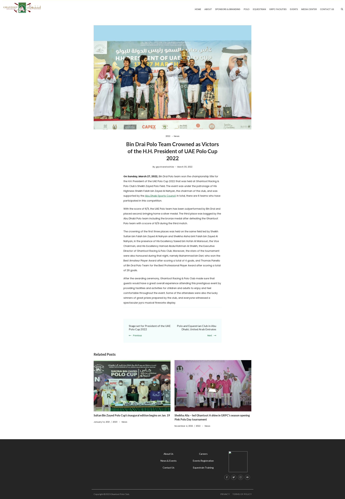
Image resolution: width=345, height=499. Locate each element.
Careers (203, 453)
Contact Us (327, 9)
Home (198, 9)
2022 (168, 136)
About (208, 9)
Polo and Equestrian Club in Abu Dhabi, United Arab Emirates (196, 327)
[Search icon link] (341, 9)
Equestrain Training (203, 467)
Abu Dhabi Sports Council (160, 195)
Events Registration (203, 460)
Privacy (225, 494)
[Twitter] (233, 477)
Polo (246, 9)
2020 (115, 421)
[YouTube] (247, 477)
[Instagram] (240, 477)
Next (209, 335)
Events (294, 9)
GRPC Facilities (278, 9)
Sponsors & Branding (227, 9)
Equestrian (259, 9)
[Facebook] (226, 477)
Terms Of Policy (242, 494)
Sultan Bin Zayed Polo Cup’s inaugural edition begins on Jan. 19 (132, 415)
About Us (168, 453)
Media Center (309, 9)
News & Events (168, 460)
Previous (137, 335)
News (176, 136)
